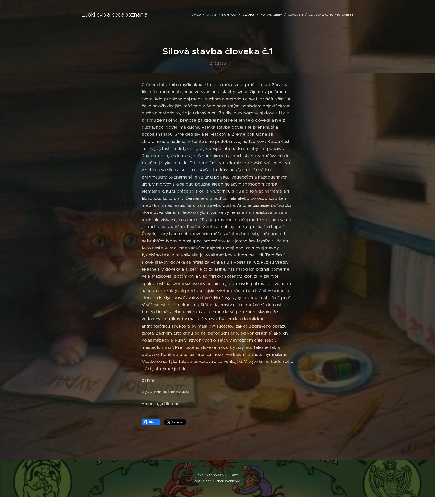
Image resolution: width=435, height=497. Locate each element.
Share (153, 422)
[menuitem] (197, 14)
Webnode (232, 481)
